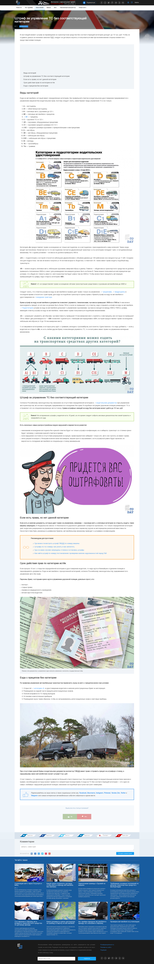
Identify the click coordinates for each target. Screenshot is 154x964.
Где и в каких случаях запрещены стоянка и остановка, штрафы (59, 550)
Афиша (49, 7)
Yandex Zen (115, 793)
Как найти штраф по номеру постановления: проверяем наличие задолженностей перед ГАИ (71, 553)
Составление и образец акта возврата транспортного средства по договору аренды (28, 923)
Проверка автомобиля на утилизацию (124, 922)
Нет (85, 816)
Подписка (87, 958)
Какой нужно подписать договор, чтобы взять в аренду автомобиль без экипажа (60, 885)
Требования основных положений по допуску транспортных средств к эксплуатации (124, 885)
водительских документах (106, 403)
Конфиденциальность (107, 944)
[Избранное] (132, 3)
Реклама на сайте (105, 947)
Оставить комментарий (125, 853)
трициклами (107, 292)
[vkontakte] (123, 2)
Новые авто (82, 7)
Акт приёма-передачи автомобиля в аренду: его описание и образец (92, 922)
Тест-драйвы (29, 7)
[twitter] (108, 2)
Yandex (46, 853)
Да (71, 816)
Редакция (103, 950)
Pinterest (107, 793)
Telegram (34, 795)
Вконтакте (91, 793)
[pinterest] (112, 2)
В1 (27, 117)
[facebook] (101, 2)
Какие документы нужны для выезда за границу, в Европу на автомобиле (61, 922)
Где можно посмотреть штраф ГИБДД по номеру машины (57, 543)
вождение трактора (44, 297)
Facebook (82, 793)
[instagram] (105, 2)
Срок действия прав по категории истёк (39, 83)
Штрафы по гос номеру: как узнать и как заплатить (55, 547)
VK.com (32, 853)
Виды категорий (30, 73)
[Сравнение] (128, 3)
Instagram (99, 793)
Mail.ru (39, 853)
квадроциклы (120, 292)
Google (49, 853)
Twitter (123, 793)
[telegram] (115, 2)
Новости (19, 7)
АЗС (55, 7)
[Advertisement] (77, 56)
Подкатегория (27, 308)
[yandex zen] (119, 2)
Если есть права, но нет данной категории (40, 79)
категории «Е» (39, 688)
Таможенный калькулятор (68, 7)
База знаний (39, 7)
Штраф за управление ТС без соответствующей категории (47, 76)
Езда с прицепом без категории (36, 86)
